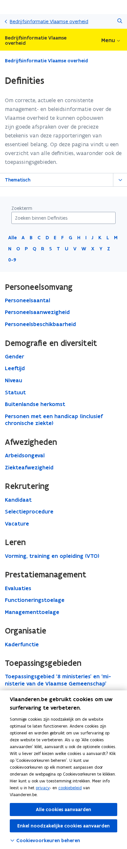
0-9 (12, 260)
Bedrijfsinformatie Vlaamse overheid (49, 21)
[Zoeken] (119, 21)
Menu (108, 40)
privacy (43, 788)
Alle (12, 237)
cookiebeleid (70, 788)
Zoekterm (21, 208)
